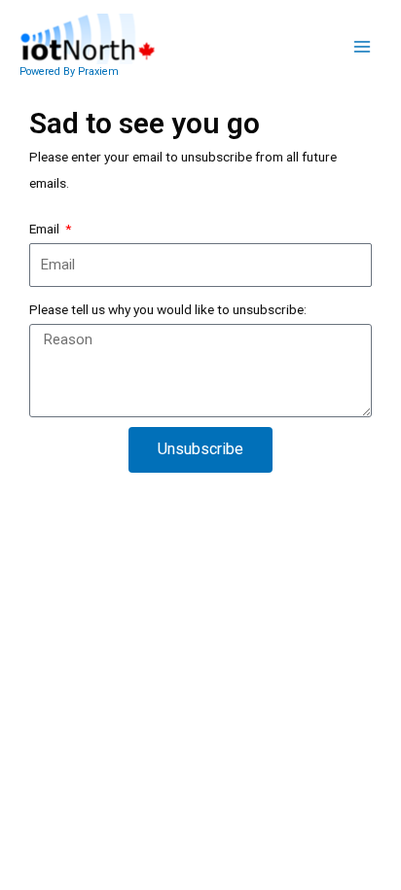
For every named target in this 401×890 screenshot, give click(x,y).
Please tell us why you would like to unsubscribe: (168, 309)
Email (45, 228)
